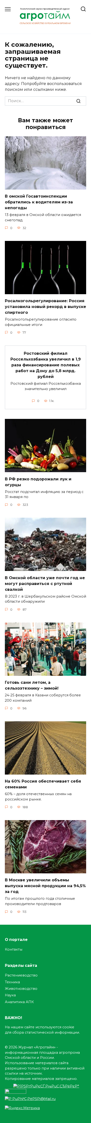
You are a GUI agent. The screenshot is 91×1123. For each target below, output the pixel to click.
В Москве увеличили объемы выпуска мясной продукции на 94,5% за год (45, 886)
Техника (12, 982)
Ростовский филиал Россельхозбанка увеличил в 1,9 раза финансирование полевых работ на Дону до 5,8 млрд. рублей (45, 365)
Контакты (13, 949)
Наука (10, 995)
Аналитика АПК (19, 1002)
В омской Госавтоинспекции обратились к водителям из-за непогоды (39, 202)
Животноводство (21, 988)
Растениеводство (21, 975)
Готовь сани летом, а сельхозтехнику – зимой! (31, 685)
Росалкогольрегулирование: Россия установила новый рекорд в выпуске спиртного (45, 307)
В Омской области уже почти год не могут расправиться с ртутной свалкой (45, 583)
